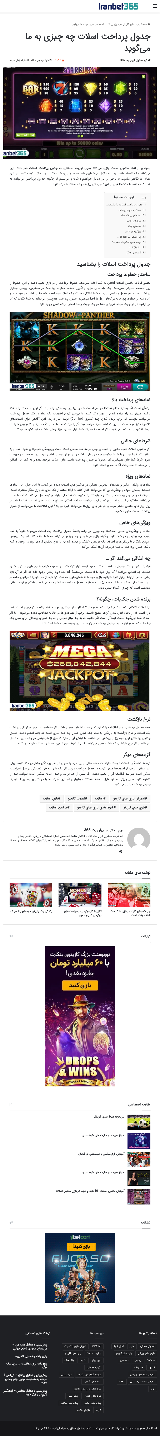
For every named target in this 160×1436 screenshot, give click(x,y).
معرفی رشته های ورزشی (142, 1375)
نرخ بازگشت (135, 247)
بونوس (137, 1360)
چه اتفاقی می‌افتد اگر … (129, 237)
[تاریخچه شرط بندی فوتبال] (139, 1122)
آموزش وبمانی (147, 1346)
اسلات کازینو (76, 798)
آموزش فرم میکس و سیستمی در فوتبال (101, 1154)
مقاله (121, 1382)
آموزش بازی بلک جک (75, 1346)
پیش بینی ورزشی (69, 1403)
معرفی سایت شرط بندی (142, 1382)
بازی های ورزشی (146, 1353)
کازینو (98, 1410)
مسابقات (138, 1367)
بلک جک (69, 1360)
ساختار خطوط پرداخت (130, 210)
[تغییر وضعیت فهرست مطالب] (141, 197)
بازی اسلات (50, 798)
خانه (145, 24)
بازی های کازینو (131, 24)
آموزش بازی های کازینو (129, 798)
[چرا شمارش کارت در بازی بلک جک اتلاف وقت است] (129, 895)
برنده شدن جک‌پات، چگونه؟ (126, 242)
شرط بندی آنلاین (92, 1382)
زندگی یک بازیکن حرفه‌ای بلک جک (31, 911)
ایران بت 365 (94, 1353)
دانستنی (124, 1360)
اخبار (132, 1346)
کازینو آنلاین (83, 1410)
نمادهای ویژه (134, 226)
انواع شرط (119, 1346)
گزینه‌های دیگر (133, 253)
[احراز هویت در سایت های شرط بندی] (139, 1141)
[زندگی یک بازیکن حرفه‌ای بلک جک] (31, 895)
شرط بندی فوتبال (92, 1396)
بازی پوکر (96, 1360)
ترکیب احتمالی (94, 1367)
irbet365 (96, 1346)
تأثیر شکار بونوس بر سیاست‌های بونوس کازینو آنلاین (82, 913)
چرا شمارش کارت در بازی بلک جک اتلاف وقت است (130, 913)
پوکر (153, 1389)
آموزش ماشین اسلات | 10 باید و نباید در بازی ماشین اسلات (90, 1191)
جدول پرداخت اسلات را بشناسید (124, 205)
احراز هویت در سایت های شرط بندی (103, 1135)
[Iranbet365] (118, 6)
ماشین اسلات (58, 807)
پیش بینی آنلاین (92, 1403)
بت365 (151, 1360)
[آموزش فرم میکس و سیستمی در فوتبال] (139, 1159)
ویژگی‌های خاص (133, 231)
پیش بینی (73, 1396)
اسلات (99, 798)
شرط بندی (66, 1375)
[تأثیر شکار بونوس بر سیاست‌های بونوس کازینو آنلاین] (80, 895)
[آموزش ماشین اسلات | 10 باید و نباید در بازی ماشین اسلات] (139, 1196)
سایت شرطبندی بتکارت (89, 1375)
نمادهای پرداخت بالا (131, 215)
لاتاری (152, 1367)
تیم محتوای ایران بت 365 (133, 60)
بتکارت (83, 1360)
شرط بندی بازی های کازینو (95, 807)
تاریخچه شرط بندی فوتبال (109, 1116)
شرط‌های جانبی (133, 221)
